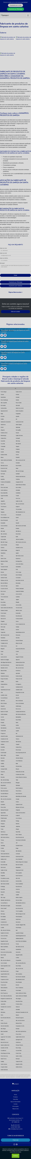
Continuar (15, 1155)
